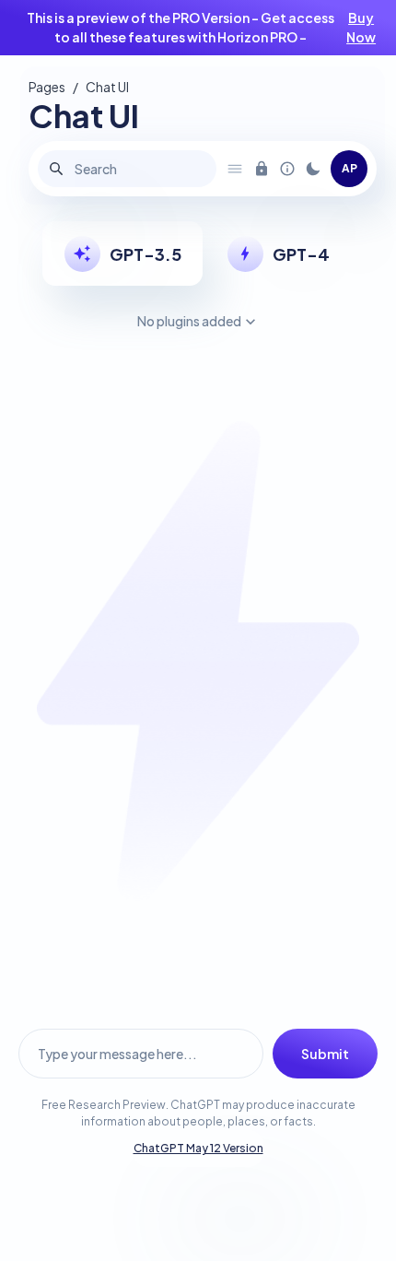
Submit (325, 1053)
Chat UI (107, 86)
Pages (47, 86)
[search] (56, 168)
